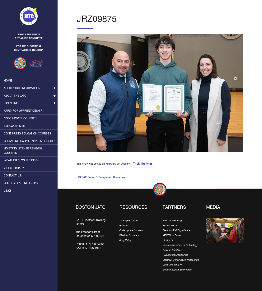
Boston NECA (170, 225)
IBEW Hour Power (172, 235)
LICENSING (11, 103)
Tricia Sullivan (142, 163)
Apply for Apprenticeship (23, 110)
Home (8, 80)
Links (7, 190)
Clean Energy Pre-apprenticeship (29, 141)
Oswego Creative (172, 249)
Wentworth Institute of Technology (180, 244)
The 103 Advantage (173, 220)
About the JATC (15, 95)
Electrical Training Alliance (176, 230)
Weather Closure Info (21, 160)
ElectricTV (168, 240)
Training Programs (128, 220)
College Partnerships (21, 183)
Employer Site (14, 126)
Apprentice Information (22, 88)
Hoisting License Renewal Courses (23, 150)
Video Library (14, 168)
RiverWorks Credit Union (176, 254)
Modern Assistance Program (177, 269)
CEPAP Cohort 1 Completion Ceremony (101, 177)
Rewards (124, 225)
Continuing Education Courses (27, 133)
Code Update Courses (20, 118)
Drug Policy (125, 240)
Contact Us (12, 175)
